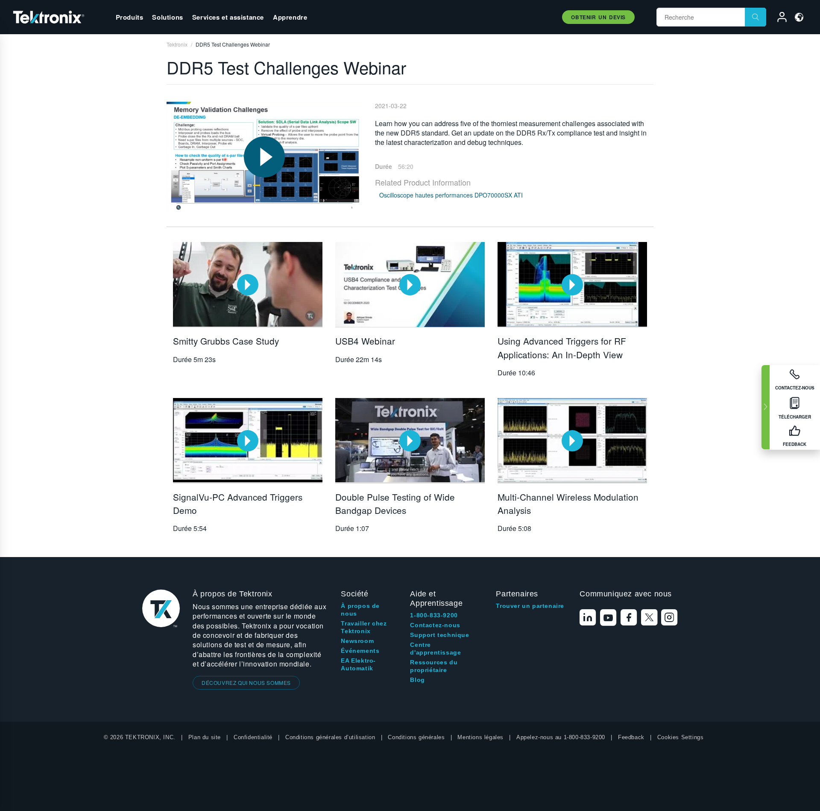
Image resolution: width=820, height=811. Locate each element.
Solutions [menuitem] (167, 17)
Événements (360, 650)
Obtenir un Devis (598, 17)
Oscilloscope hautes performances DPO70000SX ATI (451, 195)
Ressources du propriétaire (433, 666)
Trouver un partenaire (530, 605)
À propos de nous (360, 609)
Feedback (631, 737)
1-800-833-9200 (433, 615)
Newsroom (357, 640)
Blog (417, 679)
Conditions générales (416, 737)
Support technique (439, 634)
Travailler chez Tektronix (364, 627)
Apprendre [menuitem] (290, 17)
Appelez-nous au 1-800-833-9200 (560, 737)
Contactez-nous (435, 625)
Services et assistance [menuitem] (228, 17)
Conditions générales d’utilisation (330, 737)
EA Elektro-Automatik (358, 664)
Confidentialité (253, 737)
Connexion (778, 18)
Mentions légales (480, 737)
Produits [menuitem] (130, 17)
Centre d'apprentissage (435, 648)
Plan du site (204, 737)
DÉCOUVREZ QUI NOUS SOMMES (246, 682)
